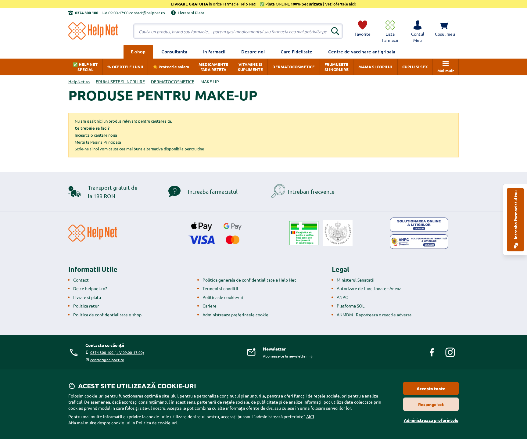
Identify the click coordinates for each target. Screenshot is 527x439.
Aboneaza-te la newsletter (285, 356)
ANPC (342, 297)
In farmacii (214, 52)
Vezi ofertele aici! (340, 3)
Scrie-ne (82, 148)
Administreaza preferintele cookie (235, 314)
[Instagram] (450, 352)
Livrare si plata (87, 297)
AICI (310, 416)
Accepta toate (431, 388)
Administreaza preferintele (431, 420)
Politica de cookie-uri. (157, 422)
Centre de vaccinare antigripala (361, 52)
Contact (81, 279)
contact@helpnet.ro (107, 359)
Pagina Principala (105, 142)
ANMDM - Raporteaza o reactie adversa (374, 314)
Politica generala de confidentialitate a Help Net (249, 279)
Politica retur (86, 305)
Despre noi (253, 52)
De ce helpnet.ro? (90, 288)
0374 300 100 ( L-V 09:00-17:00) (117, 352)
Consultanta (174, 52)
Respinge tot (431, 404)
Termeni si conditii (220, 288)
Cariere (210, 305)
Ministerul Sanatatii (356, 279)
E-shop (138, 52)
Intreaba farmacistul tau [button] (515, 215)
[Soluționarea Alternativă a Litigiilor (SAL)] (419, 241)
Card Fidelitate (296, 52)
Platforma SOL (350, 305)
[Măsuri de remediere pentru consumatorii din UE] (419, 225)
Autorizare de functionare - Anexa (369, 288)
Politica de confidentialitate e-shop (107, 314)
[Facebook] (431, 352)
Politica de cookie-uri (223, 297)
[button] (417, 31)
